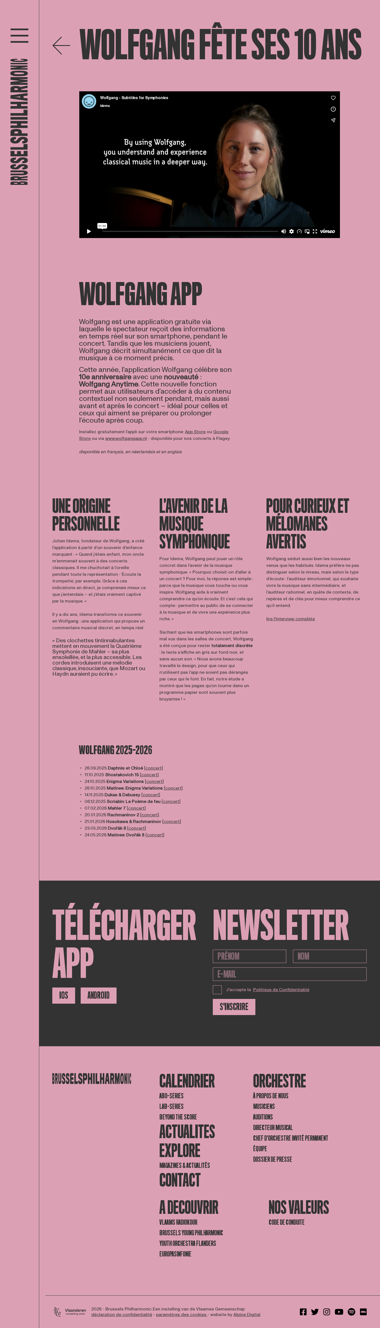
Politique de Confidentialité (281, 990)
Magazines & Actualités (184, 1166)
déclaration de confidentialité (121, 1315)
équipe (260, 1149)
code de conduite (287, 1222)
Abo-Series (171, 1096)
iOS (63, 995)
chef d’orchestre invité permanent (290, 1138)
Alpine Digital (246, 1315)
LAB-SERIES (171, 1106)
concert (153, 768)
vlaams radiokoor (178, 1222)
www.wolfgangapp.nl (126, 438)
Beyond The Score (178, 1117)
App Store (195, 432)
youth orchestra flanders (187, 1243)
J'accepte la (267, 990)
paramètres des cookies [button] (182, 1315)
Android (99, 995)
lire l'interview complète (290, 619)
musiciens (264, 1106)
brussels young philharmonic (191, 1233)
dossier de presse (272, 1159)
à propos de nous (270, 1096)
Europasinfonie (175, 1254)
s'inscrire (234, 1006)
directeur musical (273, 1128)
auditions (263, 1117)
